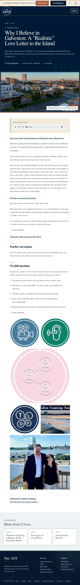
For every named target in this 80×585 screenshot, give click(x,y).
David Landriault (13, 63)
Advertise (68, 581)
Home (6, 23)
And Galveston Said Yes (61, 536)
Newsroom (59, 581)
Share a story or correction (66, 565)
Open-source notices (48, 581)
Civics (12, 23)
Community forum (67, 569)
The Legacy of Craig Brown (37, 536)
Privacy (24, 581)
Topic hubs (43, 567)
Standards (37, 581)
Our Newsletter (58, 3)
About (17, 581)
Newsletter (65, 562)
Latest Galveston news (46, 563)
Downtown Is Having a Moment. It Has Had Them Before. (15, 538)
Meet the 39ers (45, 569)
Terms (30, 581)
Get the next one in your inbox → (24, 502)
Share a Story (42, 3)
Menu (74, 11)
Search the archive (46, 572)
